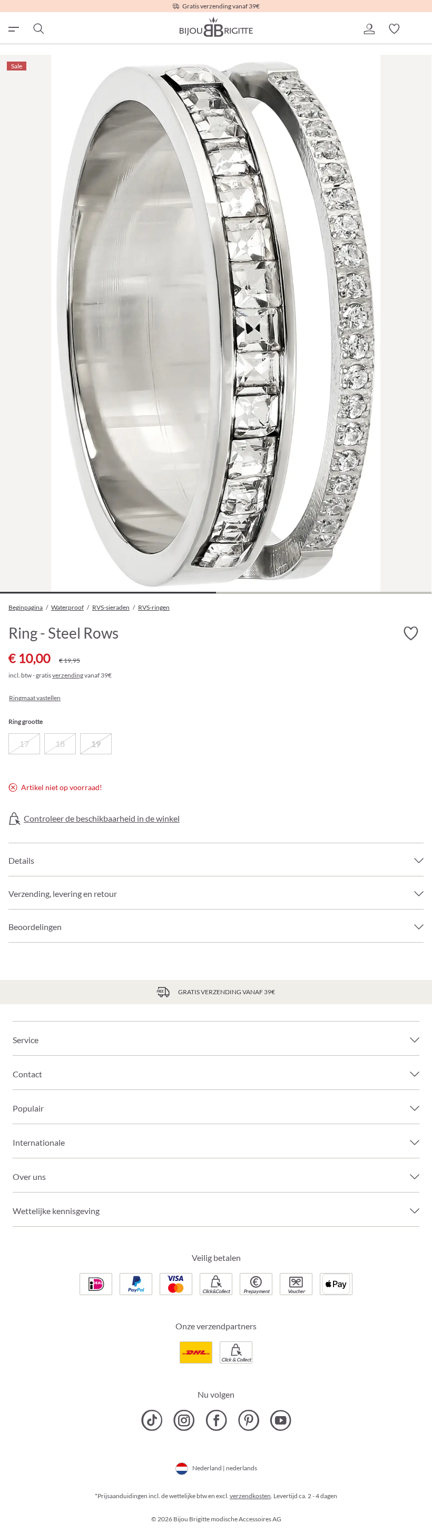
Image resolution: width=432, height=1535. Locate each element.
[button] (368, 29)
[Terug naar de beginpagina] (216, 26)
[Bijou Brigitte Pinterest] (248, 1420)
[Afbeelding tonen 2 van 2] (324, 592)
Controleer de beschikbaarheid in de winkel (102, 818)
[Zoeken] (38, 29)
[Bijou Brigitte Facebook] (216, 1420)
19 (96, 744)
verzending (67, 675)
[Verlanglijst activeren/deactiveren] (411, 634)
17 (24, 744)
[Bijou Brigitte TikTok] (152, 1420)
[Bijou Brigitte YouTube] (280, 1420)
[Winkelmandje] (419, 29)
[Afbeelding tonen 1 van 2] (108, 592)
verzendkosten (250, 1496)
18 (60, 744)
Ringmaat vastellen (35, 698)
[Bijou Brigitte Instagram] (184, 1420)
